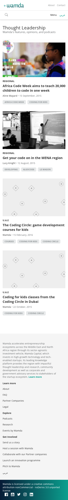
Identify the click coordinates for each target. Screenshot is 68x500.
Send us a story (11, 442)
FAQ (5, 394)
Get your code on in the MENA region (33, 158)
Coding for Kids (38, 102)
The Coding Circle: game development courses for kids (34, 227)
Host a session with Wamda (18, 448)
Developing (11, 169)
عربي (62, 15)
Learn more (35, 376)
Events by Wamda (12, 430)
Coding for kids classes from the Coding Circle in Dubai (29, 299)
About (51, 5)
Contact (61, 5)
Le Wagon (45, 169)
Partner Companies (13, 400)
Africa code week (14, 102)
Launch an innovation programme (21, 460)
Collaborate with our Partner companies (25, 454)
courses (9, 241)
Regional (9, 81)
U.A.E (6, 220)
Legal (5, 406)
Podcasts (7, 418)
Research (8, 424)
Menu (53, 14)
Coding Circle (50, 241)
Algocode (28, 169)
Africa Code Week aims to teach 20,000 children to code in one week (34, 88)
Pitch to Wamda (11, 466)
